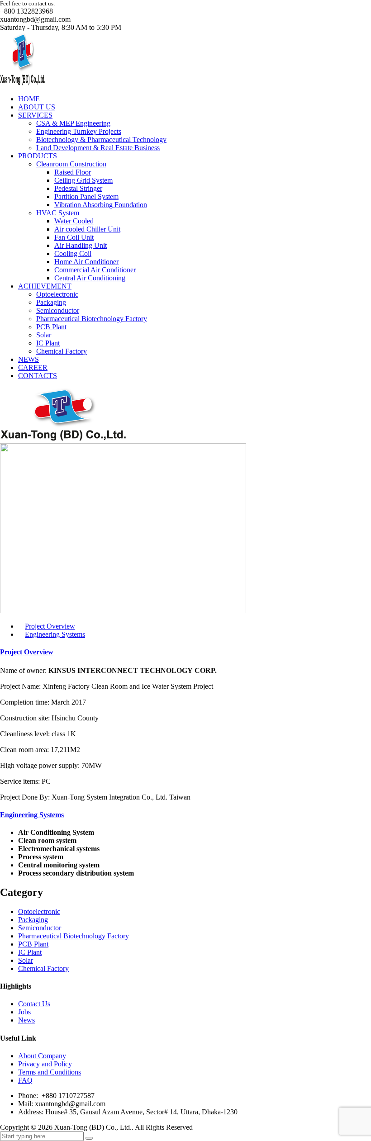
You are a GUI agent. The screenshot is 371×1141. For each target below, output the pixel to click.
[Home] (63, 439)
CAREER (33, 367)
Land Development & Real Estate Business (98, 148)
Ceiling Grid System (83, 180)
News (26, 1020)
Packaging (51, 302)
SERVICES (35, 115)
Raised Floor (72, 172)
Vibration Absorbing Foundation (100, 204)
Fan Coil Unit (74, 237)
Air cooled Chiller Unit (87, 229)
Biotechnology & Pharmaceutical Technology (101, 139)
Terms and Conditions (49, 1072)
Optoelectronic (57, 294)
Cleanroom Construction (71, 164)
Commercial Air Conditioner (95, 270)
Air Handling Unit (80, 245)
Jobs (24, 1012)
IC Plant (48, 343)
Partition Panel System (86, 196)
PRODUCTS (37, 156)
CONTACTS (37, 375)
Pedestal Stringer (78, 188)
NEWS (28, 359)
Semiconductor (57, 310)
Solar (43, 335)
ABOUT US (36, 107)
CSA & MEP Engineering (73, 123)
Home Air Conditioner (86, 261)
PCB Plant (51, 327)
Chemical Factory (61, 351)
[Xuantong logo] (22, 83)
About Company (42, 1056)
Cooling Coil (72, 253)
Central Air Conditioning (89, 278)
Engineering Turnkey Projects (78, 131)
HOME (29, 99)
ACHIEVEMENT (44, 286)
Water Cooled (74, 221)
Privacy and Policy (45, 1064)
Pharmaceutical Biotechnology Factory (91, 318)
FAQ (25, 1080)
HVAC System (57, 213)
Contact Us (34, 1004)
